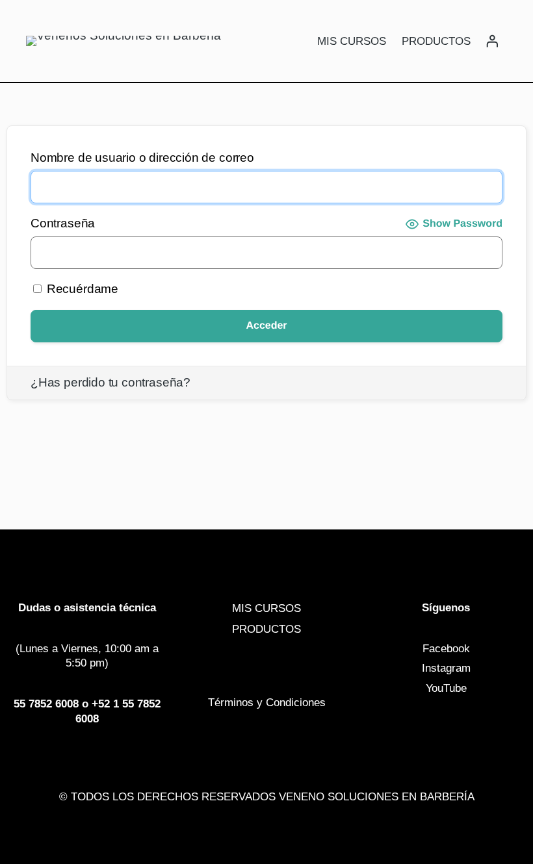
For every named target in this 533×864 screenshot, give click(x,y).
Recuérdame (81, 289)
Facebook (446, 648)
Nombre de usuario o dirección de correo (142, 157)
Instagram (446, 667)
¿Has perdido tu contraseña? (110, 382)
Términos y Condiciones (267, 702)
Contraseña (63, 223)
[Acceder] (492, 41)
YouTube (446, 687)
